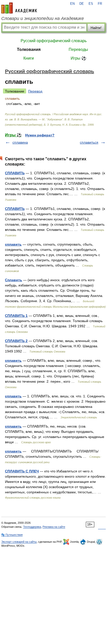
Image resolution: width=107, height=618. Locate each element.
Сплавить (13, 280)
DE (81, 3)
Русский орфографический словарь (54, 41)
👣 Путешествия (12, 534)
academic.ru (19, 7)
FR (100, 3)
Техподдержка (32, 526)
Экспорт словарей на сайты (19, 541)
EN (72, 3)
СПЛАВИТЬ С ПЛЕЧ (22, 471)
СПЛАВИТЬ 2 (16, 341)
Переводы (78, 49)
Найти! (96, 28)
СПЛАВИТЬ (15, 173)
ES (91, 3)
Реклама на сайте (54, 526)
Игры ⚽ (78, 58)
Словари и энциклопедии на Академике (42, 18)
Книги (28, 58)
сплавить (13, 244)
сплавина (20, 142)
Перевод (35, 91)
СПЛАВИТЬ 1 (16, 316)
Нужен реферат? (39, 135)
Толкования (29, 49)
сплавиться (89, 142)
